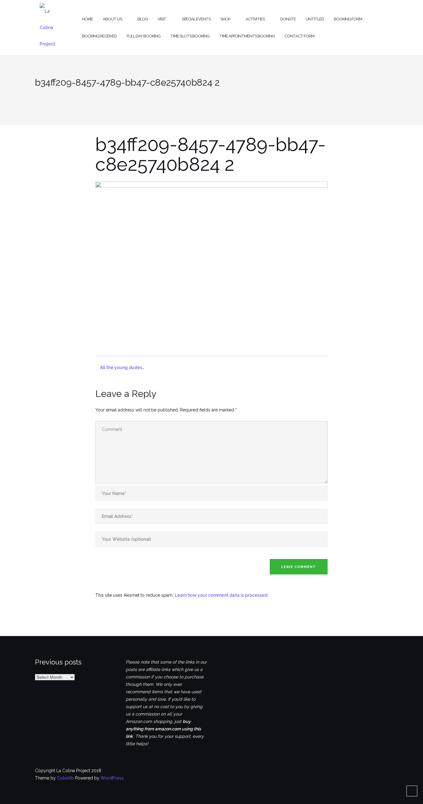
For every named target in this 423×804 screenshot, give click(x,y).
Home (87, 19)
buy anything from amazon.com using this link (163, 729)
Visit (162, 19)
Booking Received (99, 36)
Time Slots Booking (189, 36)
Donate (288, 19)
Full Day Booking (143, 36)
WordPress (112, 778)
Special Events (196, 19)
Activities (255, 19)
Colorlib (65, 778)
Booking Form (348, 19)
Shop (225, 19)
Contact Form (299, 36)
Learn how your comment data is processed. (221, 595)
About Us (112, 19)
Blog (142, 19)
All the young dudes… (122, 367)
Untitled (315, 19)
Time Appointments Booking (247, 36)
